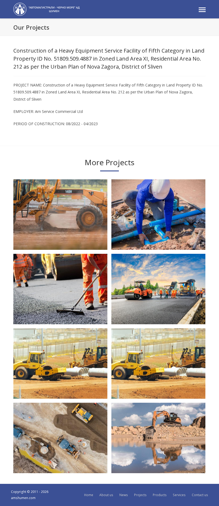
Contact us (200, 495)
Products (160, 495)
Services (179, 495)
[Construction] (46, 8)
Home (88, 495)
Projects (140, 495)
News (123, 495)
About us (106, 495)
